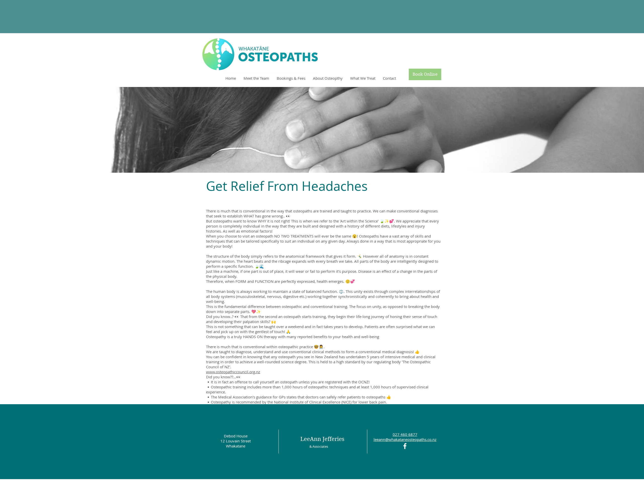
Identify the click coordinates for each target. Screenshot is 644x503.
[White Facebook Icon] (405, 446)
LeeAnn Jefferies (322, 439)
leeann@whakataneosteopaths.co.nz (405, 439)
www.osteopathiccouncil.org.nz (233, 371)
